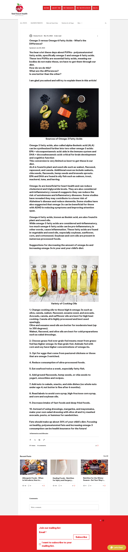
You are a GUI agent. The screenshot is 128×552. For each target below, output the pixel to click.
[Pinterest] (100, 520)
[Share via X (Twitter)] (35, 440)
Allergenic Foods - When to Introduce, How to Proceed (32, 479)
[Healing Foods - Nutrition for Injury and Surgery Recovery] (64, 467)
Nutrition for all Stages (68, 23)
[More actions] (97, 36)
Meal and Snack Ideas (52, 23)
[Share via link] (44, 440)
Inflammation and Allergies (39, 433)
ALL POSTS (23, 23)
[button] (106, 23)
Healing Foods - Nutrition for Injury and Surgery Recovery (63, 479)
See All (105, 456)
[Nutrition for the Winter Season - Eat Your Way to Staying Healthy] (94, 467)
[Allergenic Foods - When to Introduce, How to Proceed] (33, 467)
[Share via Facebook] (30, 440)
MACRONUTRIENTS (37, 23)
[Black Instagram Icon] (103, 520)
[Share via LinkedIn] (39, 440)
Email (42, 532)
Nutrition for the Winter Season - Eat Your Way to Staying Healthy (93, 479)
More (79, 23)
